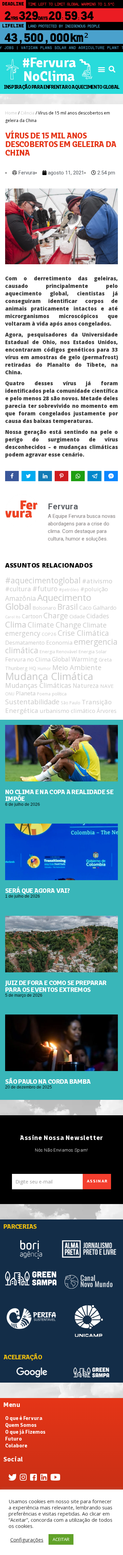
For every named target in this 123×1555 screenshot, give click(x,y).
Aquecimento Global (48, 601)
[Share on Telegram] (94, 476)
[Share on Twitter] (28, 476)
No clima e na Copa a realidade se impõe (59, 795)
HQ (32, 668)
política (59, 694)
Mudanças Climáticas (38, 685)
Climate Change (54, 625)
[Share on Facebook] (12, 476)
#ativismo (97, 580)
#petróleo (69, 589)
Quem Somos (21, 1425)
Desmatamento (25, 642)
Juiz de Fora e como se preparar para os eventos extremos (55, 986)
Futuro (13, 1439)
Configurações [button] (26, 1539)
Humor (44, 668)
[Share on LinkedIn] (45, 476)
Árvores (107, 711)
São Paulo (70, 702)
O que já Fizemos (25, 1432)
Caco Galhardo (98, 607)
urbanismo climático (67, 711)
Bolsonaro (44, 608)
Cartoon (32, 616)
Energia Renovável (58, 652)
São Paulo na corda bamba (48, 1081)
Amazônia (20, 598)
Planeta (26, 693)
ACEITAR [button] (61, 1539)
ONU (9, 693)
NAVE (107, 685)
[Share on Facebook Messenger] (111, 476)
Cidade (77, 616)
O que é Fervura (23, 1418)
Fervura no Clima (28, 659)
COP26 (49, 634)
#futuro (45, 588)
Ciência (27, 113)
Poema (44, 693)
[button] (101, 69)
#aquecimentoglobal (43, 580)
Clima (15, 624)
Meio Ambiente (76, 667)
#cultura (18, 588)
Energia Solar (93, 651)
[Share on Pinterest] (61, 476)
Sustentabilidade (32, 701)
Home (11, 113)
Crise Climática (83, 633)
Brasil (67, 606)
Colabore (16, 1446)
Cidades (97, 616)
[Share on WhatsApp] (78, 476)
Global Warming (74, 659)
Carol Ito (12, 617)
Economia (59, 642)
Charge (55, 615)
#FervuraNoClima (49, 69)
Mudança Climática (49, 676)
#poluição (94, 589)
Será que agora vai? (37, 890)
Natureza (86, 686)
